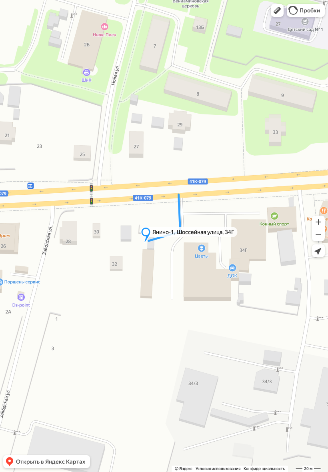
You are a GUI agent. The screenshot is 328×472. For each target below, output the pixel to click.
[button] (277, 10)
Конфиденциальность (264, 468)
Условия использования (218, 468)
